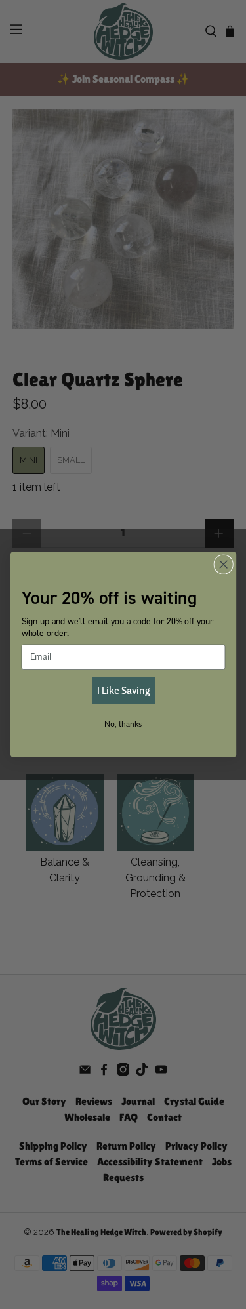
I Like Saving (122, 690)
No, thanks (123, 724)
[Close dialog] (223, 564)
